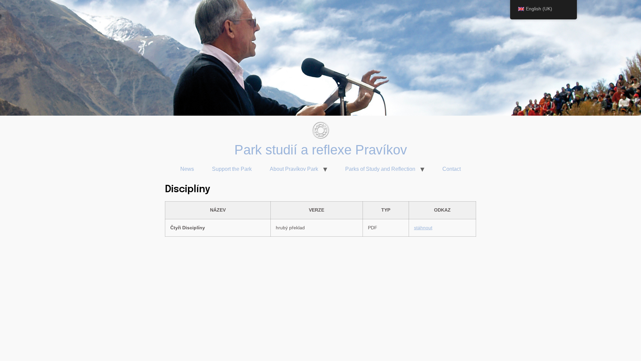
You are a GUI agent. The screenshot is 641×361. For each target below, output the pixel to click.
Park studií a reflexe (294, 149)
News (187, 169)
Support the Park (232, 169)
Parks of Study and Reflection (380, 169)
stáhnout (423, 227)
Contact (451, 169)
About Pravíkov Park (294, 169)
